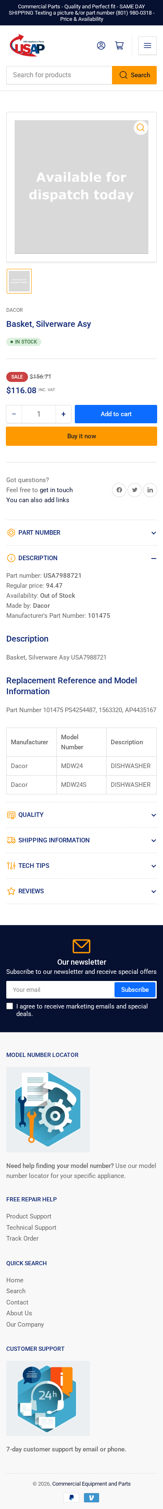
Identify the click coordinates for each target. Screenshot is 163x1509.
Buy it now (81, 436)
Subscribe (135, 989)
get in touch (56, 490)
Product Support (28, 1216)
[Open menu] (147, 45)
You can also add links (37, 500)
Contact (17, 1302)
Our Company (25, 1324)
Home (14, 1280)
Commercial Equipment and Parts (91, 1484)
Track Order (22, 1238)
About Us (19, 1313)
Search (140, 75)
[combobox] (81, 75)
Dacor (14, 310)
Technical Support (31, 1227)
